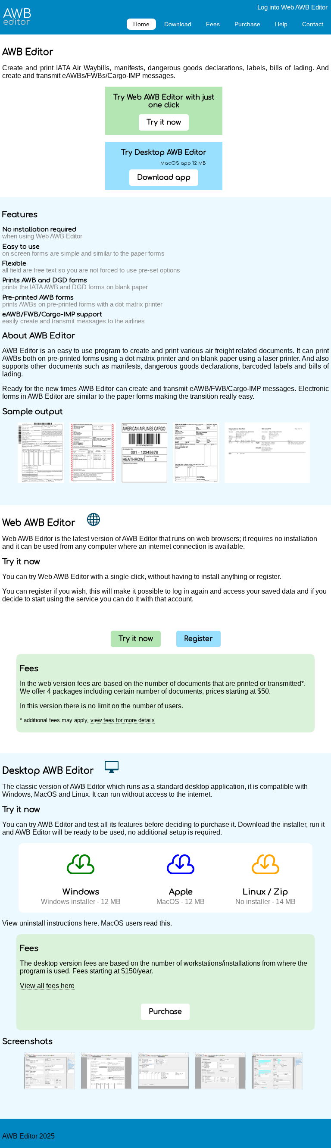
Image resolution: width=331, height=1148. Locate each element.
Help (281, 24)
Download (177, 24)
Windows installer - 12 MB (81, 896)
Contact (312, 24)
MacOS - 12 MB (180, 896)
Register (198, 639)
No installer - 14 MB (265, 896)
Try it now (164, 122)
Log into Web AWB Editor (292, 7)
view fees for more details (123, 720)
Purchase (247, 24)
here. (91, 923)
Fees (213, 24)
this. (165, 923)
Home (141, 24)
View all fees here (47, 985)
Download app (163, 177)
